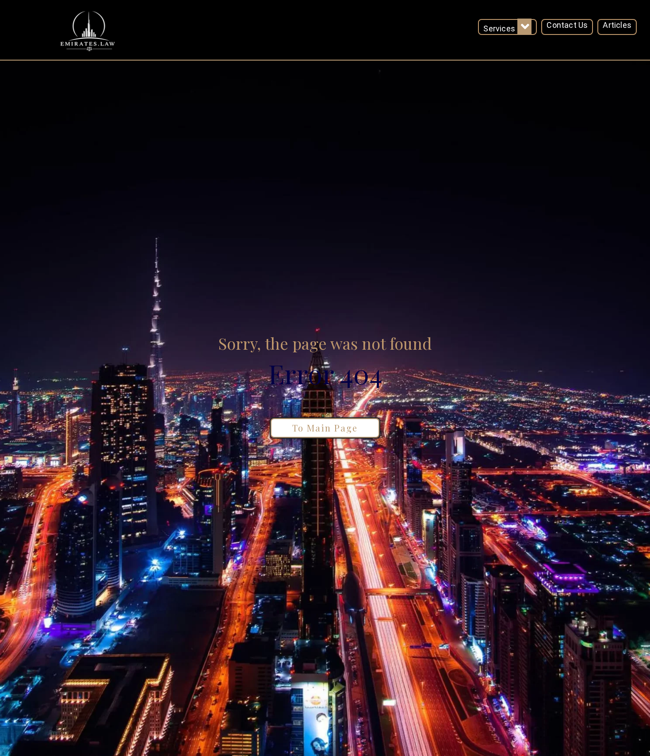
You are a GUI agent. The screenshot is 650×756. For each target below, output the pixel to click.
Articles (617, 25)
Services (499, 28)
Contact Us (567, 25)
